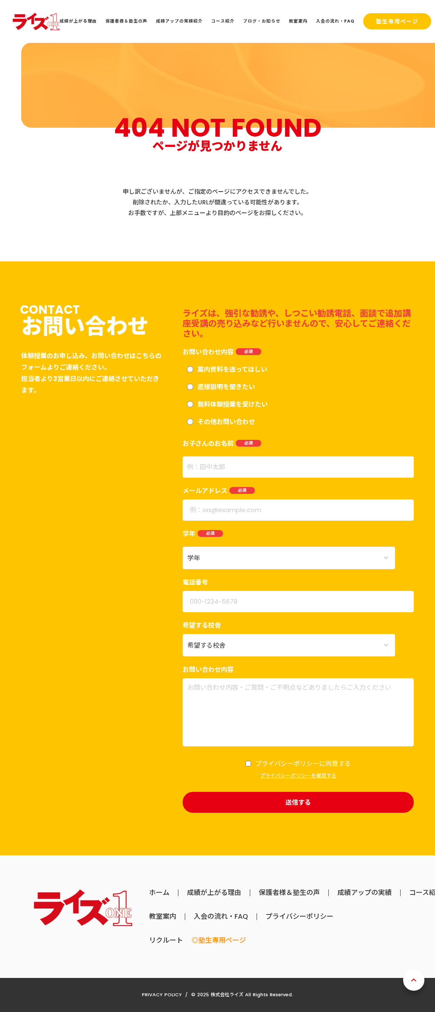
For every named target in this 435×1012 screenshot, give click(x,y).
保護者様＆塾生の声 (289, 892)
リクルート (166, 940)
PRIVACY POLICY (162, 994)
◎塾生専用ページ (219, 940)
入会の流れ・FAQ (221, 916)
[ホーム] (36, 21)
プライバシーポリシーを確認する (298, 775)
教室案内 (162, 916)
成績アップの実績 (364, 892)
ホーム (159, 892)
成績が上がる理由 (214, 892)
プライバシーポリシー (299, 916)
